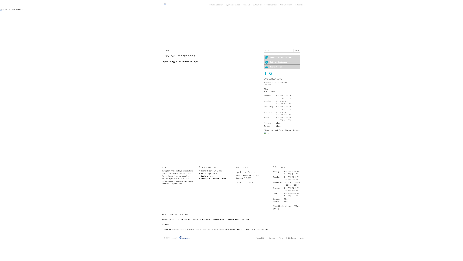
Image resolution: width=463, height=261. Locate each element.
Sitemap (272, 238)
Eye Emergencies (207, 176)
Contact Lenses (270, 4)
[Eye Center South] (171, 4)
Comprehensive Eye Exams (211, 171)
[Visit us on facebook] (265, 73)
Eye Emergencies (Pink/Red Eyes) (181, 61)
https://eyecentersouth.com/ (258, 229)
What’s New (184, 214)
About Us (246, 4)
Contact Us (173, 214)
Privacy (281, 238)
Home (165, 50)
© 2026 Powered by (171, 238)
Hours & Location (216, 4)
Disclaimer (166, 224)
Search (297, 50)
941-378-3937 (269, 91)
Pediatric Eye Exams (209, 173)
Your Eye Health (286, 4)
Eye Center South (273, 78)
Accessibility (260, 238)
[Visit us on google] (270, 73)
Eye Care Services (233, 4)
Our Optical (257, 4)
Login (302, 238)
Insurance (299, 4)
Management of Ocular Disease (213, 178)
